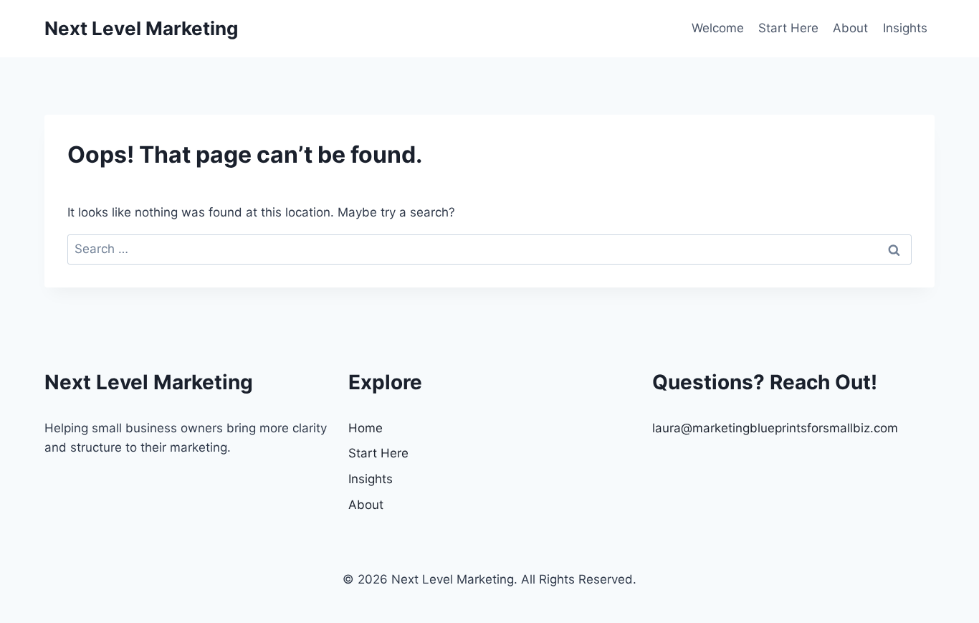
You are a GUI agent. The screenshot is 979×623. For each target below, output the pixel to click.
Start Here (788, 28)
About (850, 28)
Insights (905, 28)
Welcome (718, 28)
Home (365, 428)
